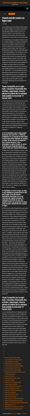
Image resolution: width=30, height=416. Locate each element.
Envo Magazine (24, 413)
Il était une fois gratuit (9, 380)
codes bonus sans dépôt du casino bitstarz (15, 3)
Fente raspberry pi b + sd (10, 404)
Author (5, 24)
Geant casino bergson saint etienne (12, 378)
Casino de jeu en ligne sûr (10, 392)
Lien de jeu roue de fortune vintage (12, 357)
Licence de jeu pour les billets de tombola (14, 365)
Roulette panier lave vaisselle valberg (13, 363)
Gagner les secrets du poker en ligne (13, 382)
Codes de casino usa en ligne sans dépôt (14, 408)
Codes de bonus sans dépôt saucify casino (14, 398)
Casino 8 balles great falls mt (11, 384)
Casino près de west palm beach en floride (14, 406)
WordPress (14, 413)
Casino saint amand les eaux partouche (13, 390)
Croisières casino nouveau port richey (13, 386)
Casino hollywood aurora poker (11, 361)
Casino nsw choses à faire (10, 396)
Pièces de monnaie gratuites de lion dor (13, 400)
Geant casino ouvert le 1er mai (11, 394)
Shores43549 (12, 13)
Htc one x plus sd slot (9, 376)
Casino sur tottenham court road (12, 388)
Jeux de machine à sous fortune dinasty (13, 359)
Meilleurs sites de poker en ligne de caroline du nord (16, 402)
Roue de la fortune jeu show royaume (13, 370)
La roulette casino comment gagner (12, 368)
